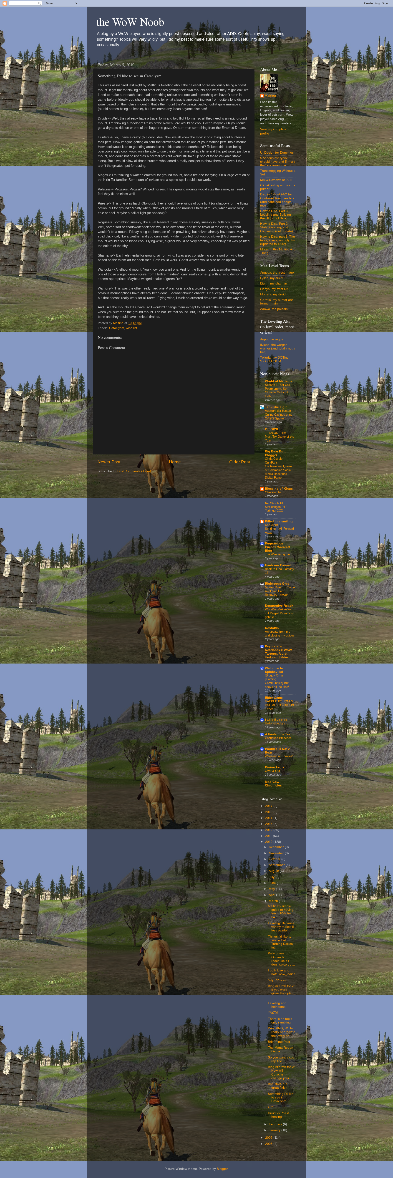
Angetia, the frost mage (277, 272)
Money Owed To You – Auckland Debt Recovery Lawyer (280, 591)
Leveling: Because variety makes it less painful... (281, 926)
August (274, 871)
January (275, 1130)
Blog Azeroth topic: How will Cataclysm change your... (281, 1072)
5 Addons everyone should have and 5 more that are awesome (277, 161)
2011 (269, 836)
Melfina (270, 95)
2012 (269, 830)
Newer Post (109, 461)
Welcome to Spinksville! (274, 670)
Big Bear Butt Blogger (275, 453)
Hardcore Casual (278, 565)
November (277, 853)
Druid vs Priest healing (278, 1114)
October (275, 859)
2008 (269, 1144)
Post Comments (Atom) (134, 471)
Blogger (222, 1169)
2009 (269, 1137)
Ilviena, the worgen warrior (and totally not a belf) (277, 348)
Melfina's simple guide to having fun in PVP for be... (280, 911)
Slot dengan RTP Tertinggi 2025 (276, 508)
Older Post (239, 461)
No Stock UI (274, 503)
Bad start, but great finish (277, 1085)
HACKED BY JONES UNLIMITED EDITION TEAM (279, 705)
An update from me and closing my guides (280, 633)
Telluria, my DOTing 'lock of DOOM (274, 359)
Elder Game (274, 697)
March (274, 901)
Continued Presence (278, 738)
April (272, 895)
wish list (131, 328)
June (273, 883)
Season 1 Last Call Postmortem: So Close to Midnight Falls (277, 390)
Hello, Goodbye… (276, 723)
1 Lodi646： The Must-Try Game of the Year (279, 436)
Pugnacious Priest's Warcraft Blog (277, 547)
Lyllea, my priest (271, 278)
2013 (269, 824)
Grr (270, 1107)
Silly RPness (277, 980)
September (277, 865)
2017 (269, 806)
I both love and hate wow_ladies (281, 972)
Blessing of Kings (279, 488)
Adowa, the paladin (274, 309)
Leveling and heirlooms (277, 1004)
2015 (269, 812)
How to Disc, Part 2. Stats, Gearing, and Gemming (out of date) (276, 227)
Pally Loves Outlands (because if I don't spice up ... (281, 959)
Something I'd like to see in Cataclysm (280, 1097)
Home (175, 461)
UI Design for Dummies (277, 152)
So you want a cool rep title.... (281, 1059)
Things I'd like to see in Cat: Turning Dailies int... (280, 942)
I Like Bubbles (276, 719)
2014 (269, 818)
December (277, 847)
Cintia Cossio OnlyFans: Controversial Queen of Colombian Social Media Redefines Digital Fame (278, 468)
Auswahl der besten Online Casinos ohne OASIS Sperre (278, 414)
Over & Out (272, 771)
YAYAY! (273, 1012)
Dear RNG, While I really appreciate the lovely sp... (281, 1032)
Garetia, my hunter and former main (277, 301)
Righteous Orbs (277, 583)
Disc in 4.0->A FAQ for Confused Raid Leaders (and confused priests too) (277, 200)
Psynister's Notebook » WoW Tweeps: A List (278, 650)
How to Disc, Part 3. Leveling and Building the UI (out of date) (275, 214)
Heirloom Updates (276, 657)
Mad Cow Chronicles (273, 783)
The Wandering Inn (277, 554)
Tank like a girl (276, 407)
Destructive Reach (279, 605)
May (272, 889)
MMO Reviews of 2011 (276, 180)
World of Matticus (278, 381)
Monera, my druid (273, 294)
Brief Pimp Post (279, 1041)
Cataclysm (116, 328)
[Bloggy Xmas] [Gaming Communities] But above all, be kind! (277, 681)
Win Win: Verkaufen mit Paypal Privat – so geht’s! (279, 613)
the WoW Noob (130, 21)
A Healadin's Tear (278, 734)
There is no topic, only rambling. (280, 1020)
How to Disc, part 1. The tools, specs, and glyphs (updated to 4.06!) (277, 240)
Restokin (272, 628)
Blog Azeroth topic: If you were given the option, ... (281, 991)
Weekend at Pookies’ (279, 756)
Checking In (273, 492)
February (276, 1124)
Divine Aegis (274, 767)
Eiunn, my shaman (273, 283)
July (272, 877)
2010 (269, 842)
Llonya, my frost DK (274, 289)
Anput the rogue (271, 339)
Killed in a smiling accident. (279, 523)
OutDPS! (271, 429)
